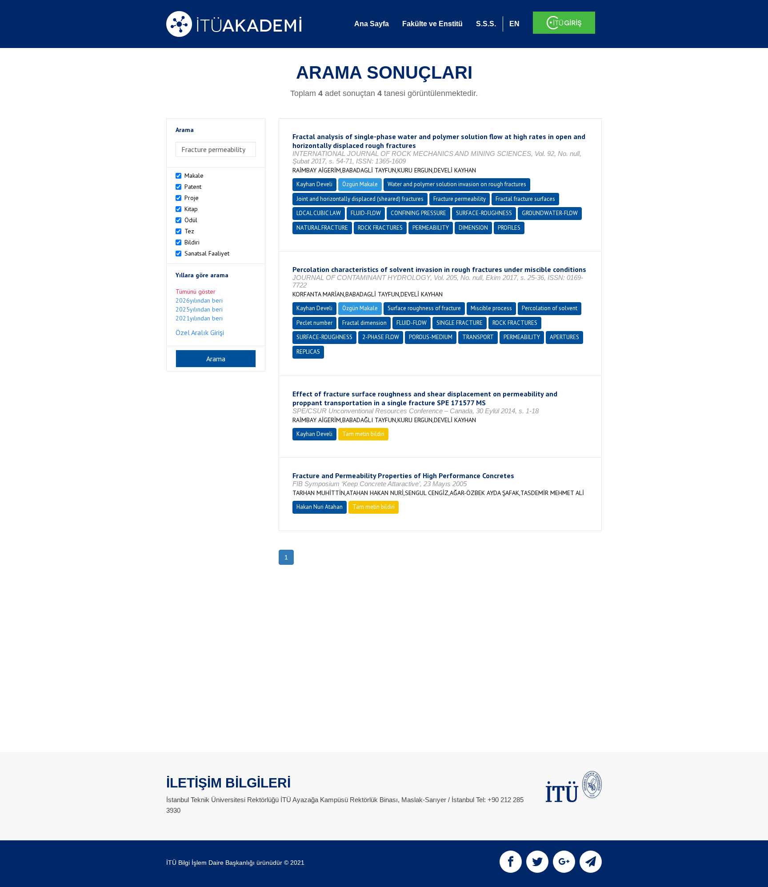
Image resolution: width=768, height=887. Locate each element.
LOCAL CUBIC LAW (318, 213)
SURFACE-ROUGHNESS (484, 213)
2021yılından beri (199, 318)
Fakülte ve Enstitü (432, 24)
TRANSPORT (478, 337)
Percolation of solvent (549, 308)
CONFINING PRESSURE (418, 213)
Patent (192, 187)
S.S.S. (486, 24)
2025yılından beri (199, 309)
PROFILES (509, 228)
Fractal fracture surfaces (525, 199)
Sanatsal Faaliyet (206, 253)
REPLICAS (308, 352)
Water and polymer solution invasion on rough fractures (457, 184)
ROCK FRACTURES (380, 228)
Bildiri (192, 242)
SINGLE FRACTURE (459, 323)
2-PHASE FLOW (380, 337)
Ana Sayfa (371, 24)
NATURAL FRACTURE (322, 228)
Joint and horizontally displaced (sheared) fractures (360, 199)
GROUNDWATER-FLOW (550, 213)
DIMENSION (473, 228)
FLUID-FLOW (366, 213)
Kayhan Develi (314, 184)
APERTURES (564, 337)
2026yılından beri (199, 300)
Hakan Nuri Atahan (319, 507)
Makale (194, 176)
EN (514, 24)
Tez (189, 231)
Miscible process (491, 308)
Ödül (190, 220)
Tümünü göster (196, 292)
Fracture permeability (459, 199)
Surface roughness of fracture (424, 308)
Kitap (191, 209)
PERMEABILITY (430, 228)
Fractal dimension (364, 323)
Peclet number (314, 323)
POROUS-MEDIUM (430, 337)
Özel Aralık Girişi (200, 332)
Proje (191, 198)
